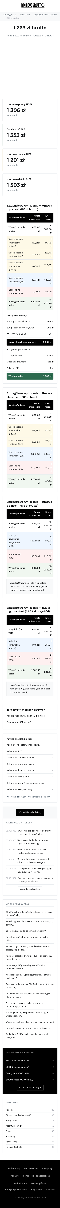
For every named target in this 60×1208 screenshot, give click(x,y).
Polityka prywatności (16, 1189)
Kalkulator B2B (30, 751)
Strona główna (9, 14)
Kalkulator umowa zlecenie (30, 757)
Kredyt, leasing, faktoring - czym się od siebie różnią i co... (27, 939)
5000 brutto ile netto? (30, 1067)
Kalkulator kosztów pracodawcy (30, 744)
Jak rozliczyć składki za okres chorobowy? (26, 931)
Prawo (8, 1131)
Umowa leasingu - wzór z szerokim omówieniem (28, 1028)
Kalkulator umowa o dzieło (30, 764)
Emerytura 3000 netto (30, 1073)
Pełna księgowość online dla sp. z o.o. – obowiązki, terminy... (29, 923)
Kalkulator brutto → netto (30, 770)
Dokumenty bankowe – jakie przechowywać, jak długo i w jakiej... (28, 995)
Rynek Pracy (11, 1141)
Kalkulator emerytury (30, 776)
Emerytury (10, 1136)
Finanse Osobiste (14, 1147)
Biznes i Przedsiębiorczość (18, 1115)
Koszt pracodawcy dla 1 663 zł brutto (30, 715)
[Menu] (5, 6)
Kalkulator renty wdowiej (30, 789)
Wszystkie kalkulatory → (30, 1087)
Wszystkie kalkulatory (30, 812)
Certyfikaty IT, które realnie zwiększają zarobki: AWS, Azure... (27, 1036)
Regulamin (36, 1189)
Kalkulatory (25, 14)
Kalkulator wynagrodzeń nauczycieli (30, 783)
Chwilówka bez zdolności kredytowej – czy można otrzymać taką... (29, 914)
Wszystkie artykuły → (30, 889)
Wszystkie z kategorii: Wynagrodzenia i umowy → (30, 797)
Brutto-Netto (31, 1168)
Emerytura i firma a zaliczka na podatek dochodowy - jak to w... (24, 1005)
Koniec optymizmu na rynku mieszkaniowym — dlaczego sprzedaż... (27, 948)
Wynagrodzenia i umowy (45, 14)
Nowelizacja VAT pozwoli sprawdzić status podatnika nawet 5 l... (25, 967)
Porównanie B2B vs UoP (30, 722)
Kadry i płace (12, 1120)
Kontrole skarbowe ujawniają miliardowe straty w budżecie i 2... (28, 976)
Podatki (9, 1110)
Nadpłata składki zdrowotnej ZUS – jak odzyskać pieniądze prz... (29, 957)
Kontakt (50, 1189)
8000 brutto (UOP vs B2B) (30, 1079)
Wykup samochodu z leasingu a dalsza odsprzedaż (30, 1022)
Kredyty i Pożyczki (14, 1126)
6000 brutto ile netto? (30, 1060)
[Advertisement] (30, 67)
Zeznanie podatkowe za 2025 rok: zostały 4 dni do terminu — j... (30, 986)
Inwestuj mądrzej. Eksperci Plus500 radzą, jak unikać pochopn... (27, 1014)
